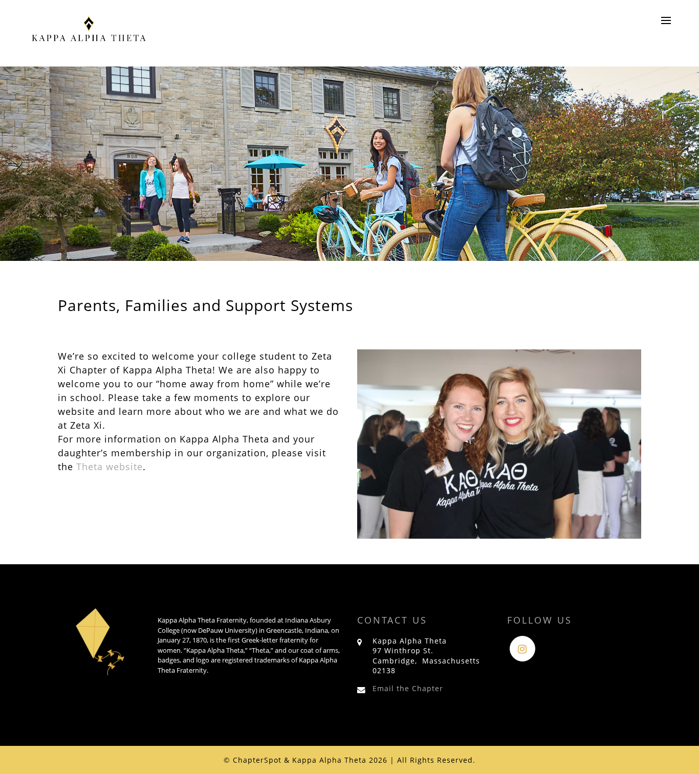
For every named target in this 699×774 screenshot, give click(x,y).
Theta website (109, 466)
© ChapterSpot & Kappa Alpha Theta (295, 760)
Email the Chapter (408, 688)
